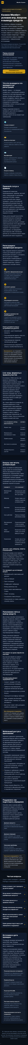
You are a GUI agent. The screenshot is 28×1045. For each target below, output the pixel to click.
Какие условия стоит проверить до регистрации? (13, 887)
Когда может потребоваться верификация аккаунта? (12, 894)
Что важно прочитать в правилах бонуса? (10, 901)
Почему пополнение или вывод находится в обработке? (12, 908)
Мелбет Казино (21, 2)
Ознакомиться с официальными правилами (14, 71)
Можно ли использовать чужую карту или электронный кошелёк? (13, 916)
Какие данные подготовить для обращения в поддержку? (13, 924)
